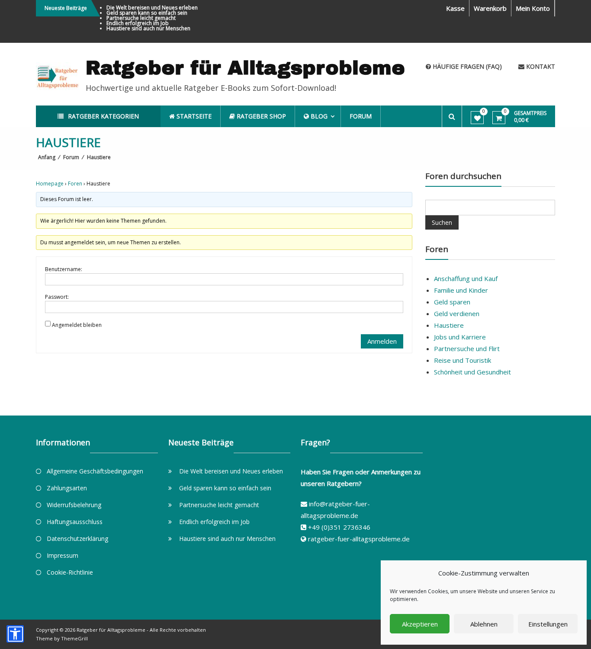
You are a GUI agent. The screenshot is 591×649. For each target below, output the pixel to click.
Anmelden (382, 341)
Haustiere (449, 325)
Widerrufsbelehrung (74, 505)
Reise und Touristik (462, 360)
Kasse (455, 8)
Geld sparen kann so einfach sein (146, 12)
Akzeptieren (420, 624)
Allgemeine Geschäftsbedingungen (95, 471)
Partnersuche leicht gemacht (141, 18)
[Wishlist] (477, 118)
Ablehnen (484, 624)
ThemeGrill (74, 638)
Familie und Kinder (461, 290)
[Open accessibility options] (15, 634)
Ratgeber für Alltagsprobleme (245, 67)
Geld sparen (452, 301)
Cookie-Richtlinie (70, 572)
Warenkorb (490, 8)
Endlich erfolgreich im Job (137, 23)
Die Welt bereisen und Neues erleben (152, 7)
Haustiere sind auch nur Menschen (148, 28)
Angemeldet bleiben (77, 325)
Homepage (50, 183)
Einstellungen (548, 624)
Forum (361, 116)
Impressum (62, 555)
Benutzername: (63, 269)
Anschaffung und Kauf (466, 278)
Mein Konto (533, 8)
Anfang (46, 157)
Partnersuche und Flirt (467, 348)
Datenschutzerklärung (77, 538)
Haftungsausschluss (75, 522)
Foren (75, 183)
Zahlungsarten (67, 488)
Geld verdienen (456, 313)
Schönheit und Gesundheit (472, 372)
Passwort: (57, 297)
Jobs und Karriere (460, 336)
